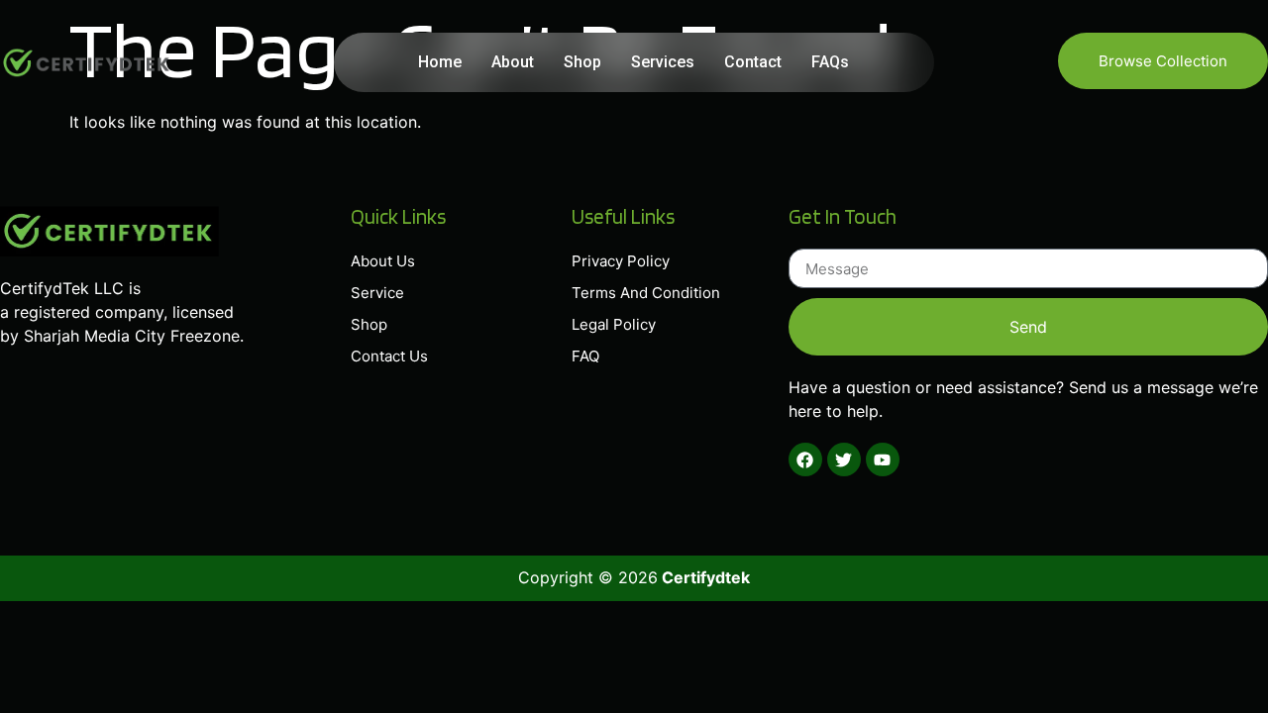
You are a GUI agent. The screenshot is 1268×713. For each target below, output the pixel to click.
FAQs (830, 61)
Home (440, 61)
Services (662, 61)
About (512, 61)
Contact (753, 61)
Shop (582, 61)
